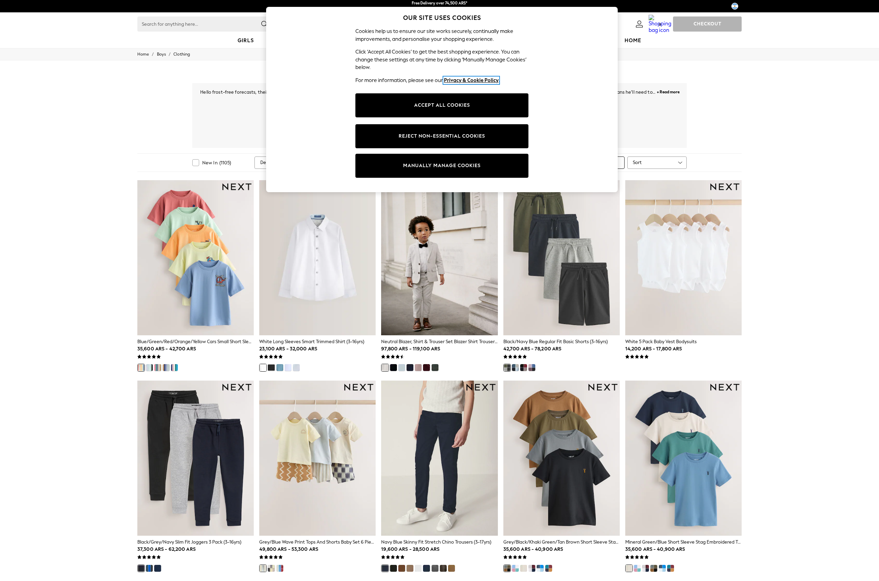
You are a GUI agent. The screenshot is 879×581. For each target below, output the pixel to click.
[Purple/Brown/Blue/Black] (531, 367)
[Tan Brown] (451, 568)
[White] (263, 367)
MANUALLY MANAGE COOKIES (442, 166)
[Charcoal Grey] (435, 568)
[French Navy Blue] (426, 568)
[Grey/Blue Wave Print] (263, 568)
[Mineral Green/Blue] (523, 568)
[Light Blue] (296, 367)
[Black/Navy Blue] (507, 367)
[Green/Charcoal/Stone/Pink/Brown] (157, 367)
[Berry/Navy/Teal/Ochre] (548, 568)
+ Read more (668, 91)
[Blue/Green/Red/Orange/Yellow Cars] (141, 367)
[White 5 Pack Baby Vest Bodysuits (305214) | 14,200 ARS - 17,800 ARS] (683, 257)
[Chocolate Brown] (443, 568)
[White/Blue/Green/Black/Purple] (149, 367)
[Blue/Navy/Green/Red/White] (174, 367)
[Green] (435, 367)
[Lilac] (288, 367)
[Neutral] (384, 367)
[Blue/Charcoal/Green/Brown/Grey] (166, 367)
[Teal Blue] (279, 367)
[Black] (271, 367)
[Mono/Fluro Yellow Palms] (271, 568)
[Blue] (401, 367)
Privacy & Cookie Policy (471, 80)
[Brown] (418, 367)
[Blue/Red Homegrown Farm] (279, 568)
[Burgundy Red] (426, 367)
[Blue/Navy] (515, 367)
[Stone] (410, 568)
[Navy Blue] (384, 568)
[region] (442, 99)
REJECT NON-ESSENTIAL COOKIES (442, 136)
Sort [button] (637, 162)
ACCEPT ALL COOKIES (442, 105)
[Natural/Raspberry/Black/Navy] (523, 367)
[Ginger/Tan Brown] (401, 568)
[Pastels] (515, 568)
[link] (639, 24)
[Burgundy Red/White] (531, 568)
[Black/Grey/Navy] (141, 568)
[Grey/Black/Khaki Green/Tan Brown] (507, 568)
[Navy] (410, 367)
